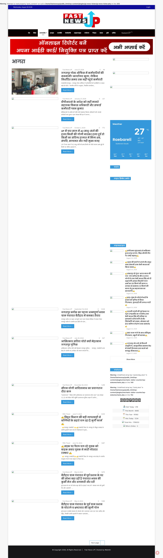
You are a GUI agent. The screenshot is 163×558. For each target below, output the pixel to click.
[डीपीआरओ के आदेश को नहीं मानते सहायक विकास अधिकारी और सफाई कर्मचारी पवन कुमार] (35, 110)
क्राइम (52, 33)
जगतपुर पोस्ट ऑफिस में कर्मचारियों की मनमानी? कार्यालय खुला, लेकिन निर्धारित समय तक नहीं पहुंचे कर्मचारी (82, 76)
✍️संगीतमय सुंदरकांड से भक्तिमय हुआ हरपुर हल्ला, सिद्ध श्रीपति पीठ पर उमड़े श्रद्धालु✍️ (137, 253)
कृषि (107, 33)
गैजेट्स (94, 33)
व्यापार (101, 33)
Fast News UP (67, 70)
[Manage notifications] (157, 553)
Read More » (67, 90)
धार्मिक (114, 33)
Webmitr (108, 550)
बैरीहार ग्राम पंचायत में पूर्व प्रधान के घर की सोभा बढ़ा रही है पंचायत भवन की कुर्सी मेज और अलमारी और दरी (82, 479)
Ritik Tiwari (66, 414)
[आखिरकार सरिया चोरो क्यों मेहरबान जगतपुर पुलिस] (35, 359)
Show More (130, 359)
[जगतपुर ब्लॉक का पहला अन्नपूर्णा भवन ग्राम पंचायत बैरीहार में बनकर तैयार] (35, 321)
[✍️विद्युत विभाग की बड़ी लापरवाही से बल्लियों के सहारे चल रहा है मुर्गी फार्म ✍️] (35, 426)
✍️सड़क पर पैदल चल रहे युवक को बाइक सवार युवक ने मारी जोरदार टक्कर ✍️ (79, 450)
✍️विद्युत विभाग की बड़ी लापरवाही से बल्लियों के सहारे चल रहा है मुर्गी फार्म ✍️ (81, 421)
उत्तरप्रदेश (42, 33)
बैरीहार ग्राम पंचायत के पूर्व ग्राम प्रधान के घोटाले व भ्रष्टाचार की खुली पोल (81, 506)
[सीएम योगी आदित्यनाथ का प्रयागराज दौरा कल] (35, 397)
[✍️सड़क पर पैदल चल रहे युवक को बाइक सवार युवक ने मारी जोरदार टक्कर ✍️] (35, 455)
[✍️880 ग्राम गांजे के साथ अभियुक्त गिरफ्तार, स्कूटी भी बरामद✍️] (116, 336)
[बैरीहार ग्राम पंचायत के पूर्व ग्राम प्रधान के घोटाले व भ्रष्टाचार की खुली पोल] (35, 517)
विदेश (34, 33)
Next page (95, 543)
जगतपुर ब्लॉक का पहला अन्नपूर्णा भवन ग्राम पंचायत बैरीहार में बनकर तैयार (83, 314)
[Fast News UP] (81, 19)
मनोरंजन (86, 33)
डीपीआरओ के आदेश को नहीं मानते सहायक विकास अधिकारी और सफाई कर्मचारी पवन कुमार (81, 105)
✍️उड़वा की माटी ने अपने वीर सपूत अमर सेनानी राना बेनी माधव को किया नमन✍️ (138, 264)
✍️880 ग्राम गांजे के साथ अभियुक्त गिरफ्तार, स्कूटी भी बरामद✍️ (138, 334)
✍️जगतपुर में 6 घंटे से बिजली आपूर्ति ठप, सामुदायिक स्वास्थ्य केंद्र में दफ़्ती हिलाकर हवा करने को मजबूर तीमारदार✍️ (138, 347)
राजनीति (59, 33)
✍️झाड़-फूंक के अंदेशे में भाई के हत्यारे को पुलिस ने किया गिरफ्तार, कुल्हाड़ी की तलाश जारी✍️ (138, 301)
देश (29, 33)
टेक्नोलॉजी (68, 33)
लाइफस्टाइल (77, 33)
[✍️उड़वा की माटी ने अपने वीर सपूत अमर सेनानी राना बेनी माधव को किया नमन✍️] (116, 265)
